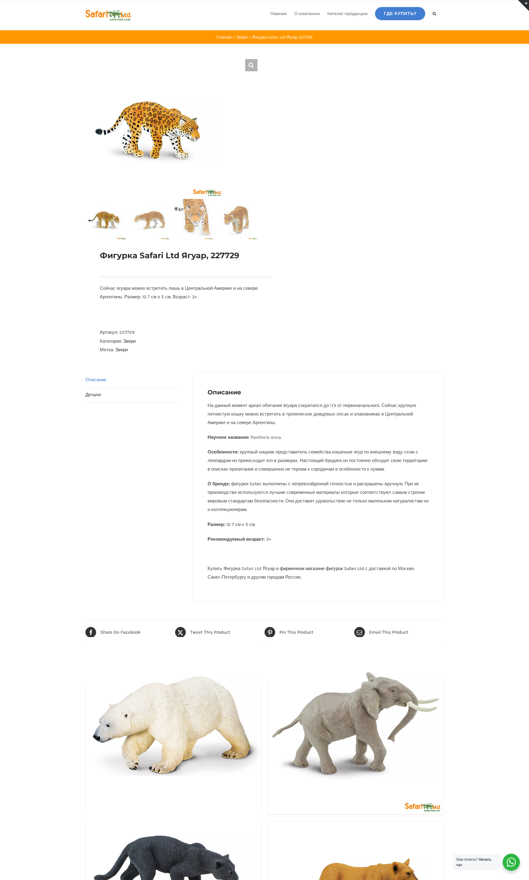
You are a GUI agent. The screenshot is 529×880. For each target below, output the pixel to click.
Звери (129, 341)
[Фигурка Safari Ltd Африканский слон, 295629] (355, 725)
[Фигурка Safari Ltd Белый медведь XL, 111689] (173, 725)
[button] (434, 13)
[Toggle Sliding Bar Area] (523, 5)
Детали (93, 394)
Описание (95, 379)
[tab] (131, 379)
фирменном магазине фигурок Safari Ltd (322, 568)
